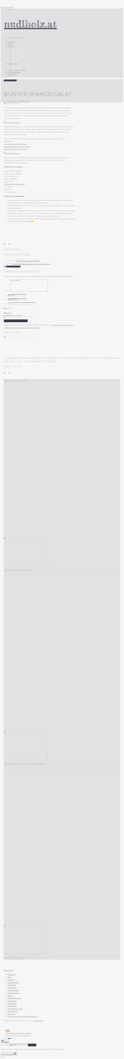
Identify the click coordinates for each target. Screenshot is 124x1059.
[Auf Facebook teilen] (6, 245)
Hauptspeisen (18, 55)
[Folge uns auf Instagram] (11, 374)
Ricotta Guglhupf (27, 260)
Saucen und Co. (19, 57)
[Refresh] (7, 313)
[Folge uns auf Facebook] (6, 374)
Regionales (17, 68)
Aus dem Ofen (18, 48)
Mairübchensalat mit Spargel (15, 149)
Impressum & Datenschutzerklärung (28, 77)
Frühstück (17, 50)
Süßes (15, 59)
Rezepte (11, 46)
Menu (7, 1031)
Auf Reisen (16, 66)
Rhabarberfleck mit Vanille (31, 263)
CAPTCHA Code (27, 316)
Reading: (9, 1036)
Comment (7, 291)
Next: (7, 1033)
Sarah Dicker (10, 101)
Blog (10, 44)
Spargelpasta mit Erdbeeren (15, 144)
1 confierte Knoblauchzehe (14, 184)
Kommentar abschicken (16, 321)
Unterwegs (13, 64)
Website (6, 303)
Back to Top (8, 970)
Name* (6, 295)
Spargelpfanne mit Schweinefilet (17, 147)
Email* (6, 299)
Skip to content (7, 7)
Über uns (12, 74)
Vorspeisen (17, 53)
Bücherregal (14, 72)
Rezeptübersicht (19, 61)
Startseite (12, 42)
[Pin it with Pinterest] (11, 245)
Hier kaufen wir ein (17, 70)
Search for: (5, 1045)
